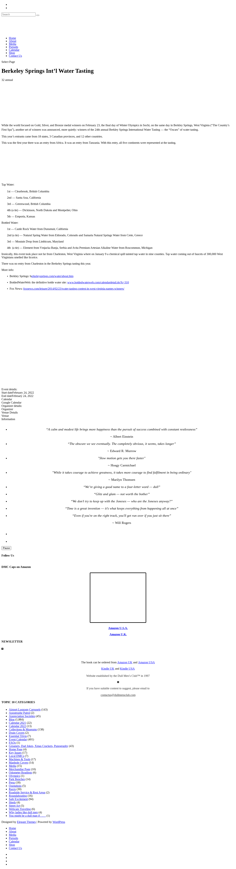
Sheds (12, 802)
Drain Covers (17, 732)
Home (12, 38)
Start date (6, 392)
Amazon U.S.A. (118, 628)
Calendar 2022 (17, 726)
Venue (5, 415)
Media (12, 44)
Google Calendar (11, 402)
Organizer (7, 409)
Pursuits (13, 46)
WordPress (59, 821)
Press (12, 782)
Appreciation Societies (22, 716)
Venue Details (9, 412)
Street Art (14, 805)
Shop (12, 52)
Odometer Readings (20, 772)
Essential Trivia (18, 736)
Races (12, 789)
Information (8, 419)
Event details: (9, 389)
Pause (6, 548)
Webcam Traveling (20, 809)
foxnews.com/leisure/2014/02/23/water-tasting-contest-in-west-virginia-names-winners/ (73, 288)
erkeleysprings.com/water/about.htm (52, 276)
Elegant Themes (26, 821)
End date (6, 395)
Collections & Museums (23, 729)
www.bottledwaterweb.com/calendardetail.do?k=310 (98, 282)
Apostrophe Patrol (19, 712)
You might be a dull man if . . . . (27, 815)
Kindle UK (107, 668)
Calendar (14, 49)
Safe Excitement (18, 799)
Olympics (14, 775)
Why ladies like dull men (23, 812)
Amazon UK (124, 662)
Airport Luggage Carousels (25, 709)
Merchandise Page (19, 769)
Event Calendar (18, 739)
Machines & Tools (19, 759)
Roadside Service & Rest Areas (27, 792)
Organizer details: (11, 405)
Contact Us (15, 55)
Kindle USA (127, 668)
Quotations (15, 785)
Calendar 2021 (17, 722)
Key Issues (15, 752)
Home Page (15, 749)
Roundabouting (18, 795)
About (12, 41)
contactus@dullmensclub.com (118, 695)
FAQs (12, 742)
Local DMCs (16, 756)
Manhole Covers (18, 762)
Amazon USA (146, 662)
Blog (12, 719)
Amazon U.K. (118, 634)
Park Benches (17, 779)
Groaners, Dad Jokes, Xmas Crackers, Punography (38, 746)
